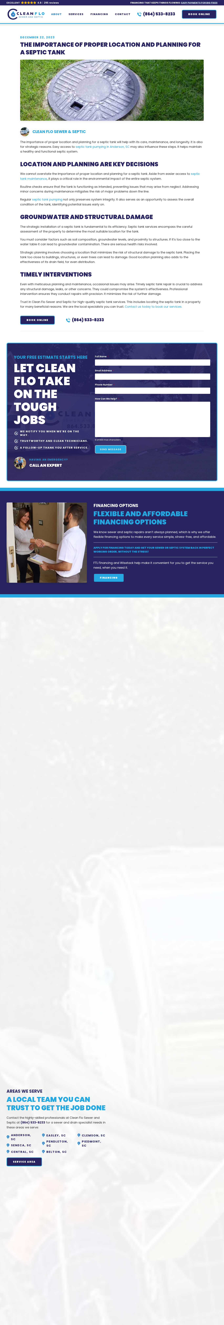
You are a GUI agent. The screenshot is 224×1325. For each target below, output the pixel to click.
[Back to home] (26, 14)
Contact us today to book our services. (153, 307)
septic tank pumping (47, 199)
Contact (123, 14)
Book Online (199, 14)
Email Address (104, 370)
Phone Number (104, 384)
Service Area (24, 1161)
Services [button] (76, 14)
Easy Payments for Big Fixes (199, 2)
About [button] (56, 14)
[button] (33, 3)
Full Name (102, 356)
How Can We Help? (107, 398)
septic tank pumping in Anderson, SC (103, 147)
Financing (99, 14)
